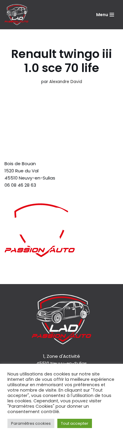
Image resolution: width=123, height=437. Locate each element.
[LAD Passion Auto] (16, 14)
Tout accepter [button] (74, 423)
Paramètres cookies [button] (31, 423)
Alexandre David (65, 82)
